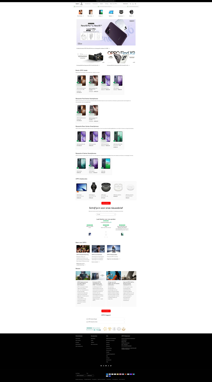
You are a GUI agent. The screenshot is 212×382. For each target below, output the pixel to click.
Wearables (93, 338)
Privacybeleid (94, 379)
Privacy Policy (109, 348)
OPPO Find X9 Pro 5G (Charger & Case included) (93, 89)
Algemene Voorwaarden (111, 338)
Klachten (108, 346)
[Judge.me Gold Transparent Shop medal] (105, 329)
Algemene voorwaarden (101, 379)
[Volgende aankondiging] (136, 1)
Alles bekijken (106, 203)
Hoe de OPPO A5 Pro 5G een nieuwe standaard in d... (128, 284)
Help (107, 361)
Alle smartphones (79, 346)
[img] (106, 221)
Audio (92, 340)
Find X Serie (79, 16)
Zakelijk (107, 352)
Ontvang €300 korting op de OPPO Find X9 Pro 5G (117, 65)
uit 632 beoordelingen (105, 222)
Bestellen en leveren (110, 340)
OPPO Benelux (80, 379)
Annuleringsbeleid (122, 379)
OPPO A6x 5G (116, 88)
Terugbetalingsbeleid (110, 354)
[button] (88, 4)
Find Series (78, 338)
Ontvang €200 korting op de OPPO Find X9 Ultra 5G (87, 65)
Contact (107, 342)
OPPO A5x (103, 171)
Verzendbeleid (108, 379)
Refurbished (78, 344)
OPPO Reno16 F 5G (105, 88)
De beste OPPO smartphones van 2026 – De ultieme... (98, 284)
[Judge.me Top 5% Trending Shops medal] (119, 329)
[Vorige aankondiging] (76, 1)
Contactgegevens (115, 379)
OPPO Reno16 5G (92, 144)
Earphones (120, 16)
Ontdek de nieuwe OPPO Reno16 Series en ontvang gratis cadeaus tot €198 (92, 48)
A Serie (100, 16)
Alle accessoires (94, 344)
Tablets (110, 16)
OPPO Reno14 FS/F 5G (118, 144)
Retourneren (108, 350)
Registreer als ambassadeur (113, 258)
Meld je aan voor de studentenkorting (80, 264)
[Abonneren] (114, 214)
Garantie (108, 344)
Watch (130, 16)
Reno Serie (90, 16)
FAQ (107, 356)
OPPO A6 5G (79, 171)
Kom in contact (95, 261)
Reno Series (78, 340)
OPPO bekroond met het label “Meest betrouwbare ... (82, 284)
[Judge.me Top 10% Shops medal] (123, 329)
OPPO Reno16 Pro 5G (81, 144)
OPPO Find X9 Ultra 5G (81, 88)
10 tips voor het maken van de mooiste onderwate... (113, 284)
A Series (77, 342)
